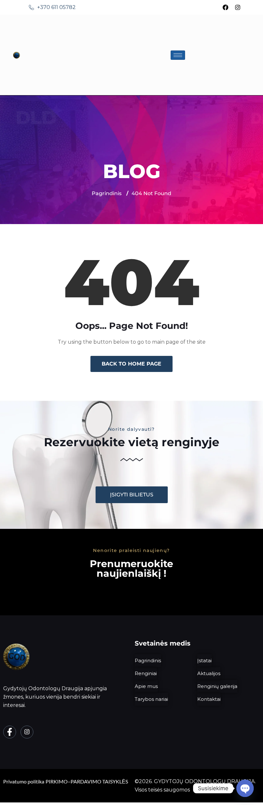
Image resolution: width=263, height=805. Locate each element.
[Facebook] (225, 7)
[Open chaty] (245, 788)
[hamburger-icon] (178, 55)
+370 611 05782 (56, 7)
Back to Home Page (131, 364)
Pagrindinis (107, 193)
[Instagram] (238, 7)
